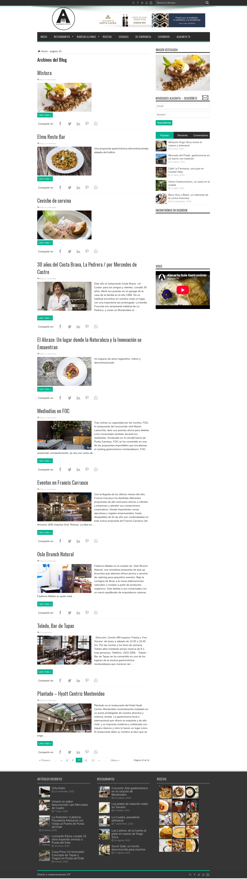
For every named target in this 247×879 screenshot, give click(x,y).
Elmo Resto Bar (51, 136)
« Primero (44, 760)
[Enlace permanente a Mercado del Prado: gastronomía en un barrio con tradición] (161, 163)
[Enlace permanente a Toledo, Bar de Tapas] (64, 663)
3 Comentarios (46, 633)
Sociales (124, 37)
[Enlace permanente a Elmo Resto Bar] (64, 174)
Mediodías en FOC (53, 411)
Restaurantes (62, 37)
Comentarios (200, 135)
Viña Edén (58, 788)
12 (92, 760)
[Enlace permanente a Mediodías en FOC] (64, 448)
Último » (115, 760)
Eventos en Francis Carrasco (62, 482)
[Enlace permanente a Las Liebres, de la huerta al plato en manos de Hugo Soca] (104, 838)
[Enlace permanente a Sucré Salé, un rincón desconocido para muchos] (104, 854)
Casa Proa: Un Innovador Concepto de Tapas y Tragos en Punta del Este (68, 855)
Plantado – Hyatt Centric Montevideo (71, 693)
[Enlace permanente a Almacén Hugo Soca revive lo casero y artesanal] (161, 150)
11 (86, 760)
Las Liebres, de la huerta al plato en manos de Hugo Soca (129, 834)
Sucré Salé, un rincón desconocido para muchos (128, 848)
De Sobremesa (143, 37)
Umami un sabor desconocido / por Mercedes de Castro (70, 805)
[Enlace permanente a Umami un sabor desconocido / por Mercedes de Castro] (44, 809)
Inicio (44, 37)
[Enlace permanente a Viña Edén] (44, 796)
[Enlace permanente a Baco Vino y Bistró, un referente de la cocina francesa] (161, 203)
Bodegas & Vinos (86, 37)
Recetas (107, 37)
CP (68, 874)
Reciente (183, 135)
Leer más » (45, 114)
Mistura (44, 72)
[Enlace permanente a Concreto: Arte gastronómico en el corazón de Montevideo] (104, 796)
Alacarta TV (183, 37)
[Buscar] (207, 2)
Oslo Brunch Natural (55, 554)
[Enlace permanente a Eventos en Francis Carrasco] (64, 520)
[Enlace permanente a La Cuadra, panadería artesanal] (104, 825)
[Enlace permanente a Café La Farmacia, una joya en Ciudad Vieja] (161, 176)
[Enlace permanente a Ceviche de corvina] (64, 238)
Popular (164, 135)
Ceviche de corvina (54, 200)
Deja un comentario (48, 80)
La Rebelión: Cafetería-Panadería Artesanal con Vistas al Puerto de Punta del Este (68, 822)
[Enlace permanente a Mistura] (64, 110)
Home (44, 51)
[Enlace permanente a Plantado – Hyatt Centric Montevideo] (64, 731)
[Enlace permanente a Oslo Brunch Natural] (64, 592)
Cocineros (164, 37)
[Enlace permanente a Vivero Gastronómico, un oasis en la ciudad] (161, 189)
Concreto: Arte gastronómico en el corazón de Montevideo (130, 791)
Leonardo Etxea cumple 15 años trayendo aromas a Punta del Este (69, 839)
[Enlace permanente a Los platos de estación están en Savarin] (104, 812)
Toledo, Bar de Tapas (55, 625)
